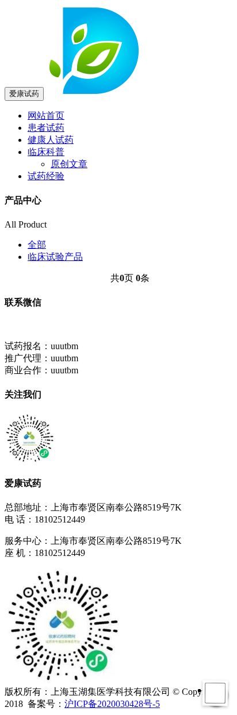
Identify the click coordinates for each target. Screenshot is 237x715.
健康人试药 (51, 140)
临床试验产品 (55, 257)
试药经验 (46, 176)
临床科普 (46, 152)
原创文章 (69, 164)
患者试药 (46, 128)
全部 (37, 244)
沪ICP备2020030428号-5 (112, 704)
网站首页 (46, 115)
